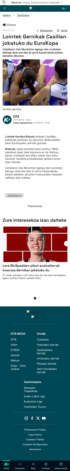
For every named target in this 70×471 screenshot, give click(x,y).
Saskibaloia (14, 195)
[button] (67, 243)
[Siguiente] (62, 3)
